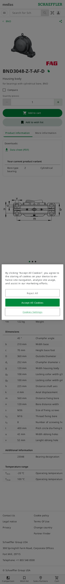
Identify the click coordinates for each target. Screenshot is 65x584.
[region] (33, 292)
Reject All (32, 293)
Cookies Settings (32, 311)
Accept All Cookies (32, 302)
